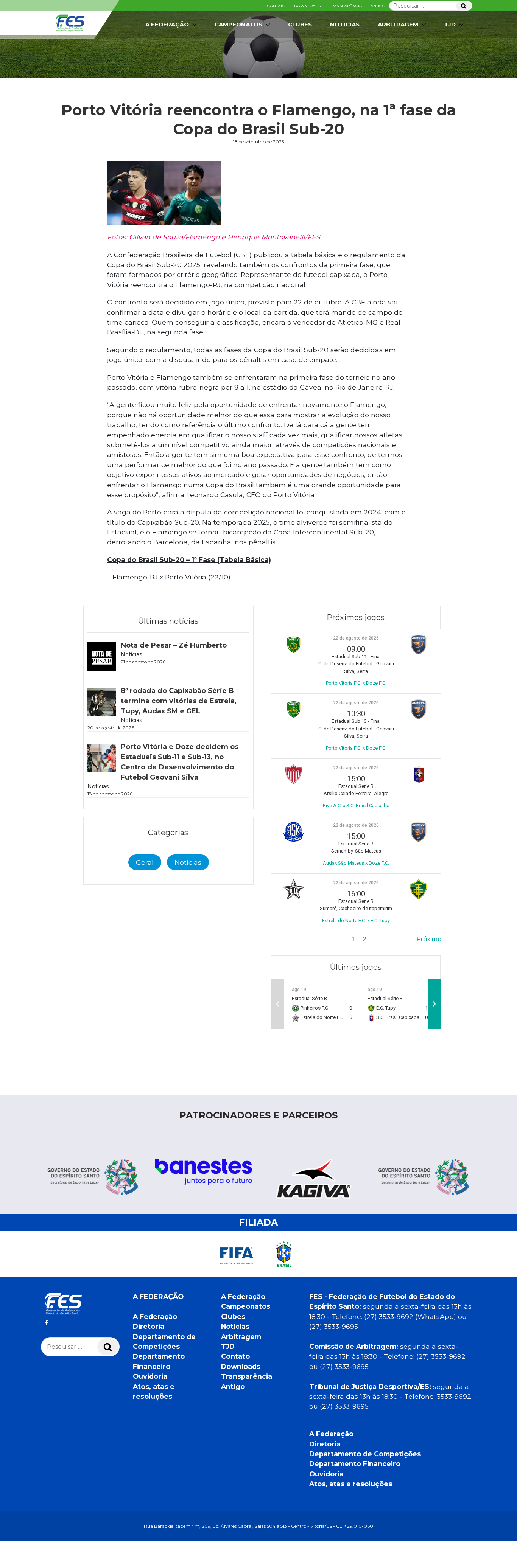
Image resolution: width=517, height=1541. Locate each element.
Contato (276, 5)
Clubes (300, 24)
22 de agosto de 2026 (356, 638)
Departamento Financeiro (354, 1464)
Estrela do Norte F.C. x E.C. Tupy (356, 920)
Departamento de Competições (365, 1454)
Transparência (345, 5)
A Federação (155, 1316)
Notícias (345, 24)
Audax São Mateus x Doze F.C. (356, 863)
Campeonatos (238, 24)
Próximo (429, 939)
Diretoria (148, 1326)
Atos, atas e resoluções (350, 1484)
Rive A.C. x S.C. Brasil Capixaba (356, 805)
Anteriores (286, 939)
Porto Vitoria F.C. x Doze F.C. (356, 683)
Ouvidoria (150, 1376)
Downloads (307, 5)
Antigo (378, 5)
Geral (145, 862)
